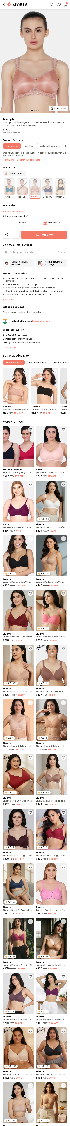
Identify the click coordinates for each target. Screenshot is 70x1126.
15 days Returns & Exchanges (53, 263)
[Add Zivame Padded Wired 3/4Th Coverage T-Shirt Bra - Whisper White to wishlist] (63, 484)
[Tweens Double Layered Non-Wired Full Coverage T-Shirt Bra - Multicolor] (51, 884)
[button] (4, 4)
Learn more (8, 160)
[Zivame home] (17, 4)
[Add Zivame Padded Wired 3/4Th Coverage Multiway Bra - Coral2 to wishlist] (63, 593)
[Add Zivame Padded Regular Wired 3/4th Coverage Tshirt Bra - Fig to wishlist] (30, 812)
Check (61, 252)
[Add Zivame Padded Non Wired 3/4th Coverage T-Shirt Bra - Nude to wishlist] (63, 538)
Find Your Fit (54, 222)
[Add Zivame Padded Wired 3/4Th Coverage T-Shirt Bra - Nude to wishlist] (30, 648)
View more (8, 299)
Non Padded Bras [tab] (37, 362)
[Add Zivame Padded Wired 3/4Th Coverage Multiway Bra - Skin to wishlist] (63, 1085)
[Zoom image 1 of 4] (35, 61)
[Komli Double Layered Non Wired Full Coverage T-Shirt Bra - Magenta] (18, 501)
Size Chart (21, 222)
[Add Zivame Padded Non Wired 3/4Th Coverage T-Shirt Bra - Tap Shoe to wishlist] (30, 538)
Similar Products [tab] (14, 362)
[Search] (51, 4)
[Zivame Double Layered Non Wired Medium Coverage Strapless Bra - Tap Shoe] (44, 386)
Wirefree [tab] (29, 146)
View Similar (60, 108)
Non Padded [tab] (12, 146)
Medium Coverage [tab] (49, 146)
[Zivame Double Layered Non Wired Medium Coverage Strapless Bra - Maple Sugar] (16, 386)
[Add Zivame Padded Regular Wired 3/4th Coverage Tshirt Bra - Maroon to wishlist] (63, 812)
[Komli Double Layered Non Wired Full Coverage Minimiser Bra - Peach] (51, 446)
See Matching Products (28, 160)
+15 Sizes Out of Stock (14, 211)
